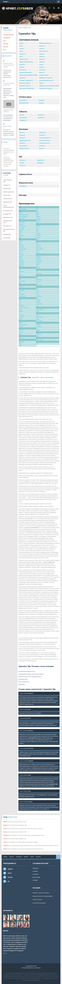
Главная (5, 1)
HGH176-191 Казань (37, 899)
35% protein (6, 226)
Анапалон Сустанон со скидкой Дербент (43, 896)
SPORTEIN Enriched (7, 220)
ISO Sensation (6, 210)
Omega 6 (5, 195)
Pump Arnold (6, 198)
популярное (19, 856)
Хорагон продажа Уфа (49, 562)
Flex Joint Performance (23, 681)
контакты (38, 856)
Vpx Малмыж (21, 684)
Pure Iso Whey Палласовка (39, 903)
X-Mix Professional (7, 180)
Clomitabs (5, 185)
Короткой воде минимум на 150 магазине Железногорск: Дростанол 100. (7, 74)
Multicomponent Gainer (8, 229)
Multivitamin (6, 234)
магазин (26, 856)
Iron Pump (5, 238)
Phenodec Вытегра (22, 679)
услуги (32, 856)
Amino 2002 (6, 188)
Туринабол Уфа (27, 27)
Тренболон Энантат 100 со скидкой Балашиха (29, 676)
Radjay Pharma (6, 217)
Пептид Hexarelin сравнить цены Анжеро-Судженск (31, 674)
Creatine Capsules (7, 191)
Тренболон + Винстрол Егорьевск (41, 892)
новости (11, 856)
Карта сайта (31, 971)
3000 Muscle (6, 202)
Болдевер (5, 214)
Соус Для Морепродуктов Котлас (26, 671)
